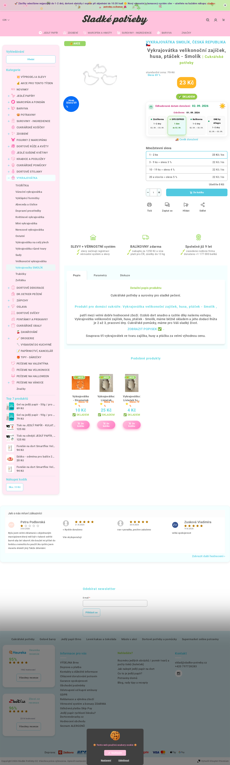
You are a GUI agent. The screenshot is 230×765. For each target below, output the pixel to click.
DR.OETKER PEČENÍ (29, 294)
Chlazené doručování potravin (78, 676)
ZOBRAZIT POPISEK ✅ (145, 329)
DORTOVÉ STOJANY (29, 171)
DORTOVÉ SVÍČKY (28, 313)
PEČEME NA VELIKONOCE (33, 369)
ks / (15, 487)
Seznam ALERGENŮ (72, 725)
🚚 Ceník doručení (186, 139)
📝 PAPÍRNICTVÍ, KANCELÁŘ (35, 351)
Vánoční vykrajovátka (28, 191)
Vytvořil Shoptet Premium (215, 761)
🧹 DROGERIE (25, 338)
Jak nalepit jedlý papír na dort (136, 668)
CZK (5, 20)
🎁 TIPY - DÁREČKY (29, 357)
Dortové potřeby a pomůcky (159, 639)
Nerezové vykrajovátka (29, 229)
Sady (18, 255)
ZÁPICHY (22, 300)
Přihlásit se (92, 612)
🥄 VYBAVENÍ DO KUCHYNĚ (34, 344)
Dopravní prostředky (28, 210)
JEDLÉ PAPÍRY (26, 95)
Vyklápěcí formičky (27, 198)
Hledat (30, 59)
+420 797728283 (186, 666)
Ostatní (20, 236)
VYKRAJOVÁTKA (27, 177)
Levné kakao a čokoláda (101, 639)
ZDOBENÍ (22, 133)
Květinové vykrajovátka (29, 217)
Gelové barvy (48, 639)
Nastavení (106, 760)
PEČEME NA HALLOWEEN (33, 376)
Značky (21, 388)
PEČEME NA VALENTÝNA (32, 363)
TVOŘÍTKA (22, 185)
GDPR (63, 694)
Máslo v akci (129, 639)
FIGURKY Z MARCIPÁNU (32, 140)
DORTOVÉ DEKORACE (30, 287)
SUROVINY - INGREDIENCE (33, 121)
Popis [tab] (76, 275)
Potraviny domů (127, 678)
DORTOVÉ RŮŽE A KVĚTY (33, 146)
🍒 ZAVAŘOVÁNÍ (27, 332)
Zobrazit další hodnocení (207, 556)
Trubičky (20, 273)
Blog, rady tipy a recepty (133, 682)
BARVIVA (22, 108)
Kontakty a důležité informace (79, 671)
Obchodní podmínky (72, 685)
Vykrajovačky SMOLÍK (29, 267)
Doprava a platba (70, 667)
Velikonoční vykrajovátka (31, 261)
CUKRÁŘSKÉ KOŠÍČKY (31, 127)
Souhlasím (116, 753)
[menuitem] (48, 33)
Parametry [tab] (100, 275)
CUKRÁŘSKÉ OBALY (29, 325)
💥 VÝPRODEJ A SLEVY (31, 76)
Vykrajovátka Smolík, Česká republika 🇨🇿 (186, 43)
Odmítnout (123, 760)
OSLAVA (22, 306)
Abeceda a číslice (26, 204)
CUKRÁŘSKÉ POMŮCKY (31, 165)
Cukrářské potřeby (23, 639)
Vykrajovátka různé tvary (30, 248)
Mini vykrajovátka (26, 223)
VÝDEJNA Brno (69, 662)
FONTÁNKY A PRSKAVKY (32, 319)
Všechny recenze (28, 677)
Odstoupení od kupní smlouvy (78, 690)
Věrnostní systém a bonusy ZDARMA (83, 703)
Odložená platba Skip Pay (76, 708)
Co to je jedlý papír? (130, 673)
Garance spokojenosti (74, 680)
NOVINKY (23, 89)
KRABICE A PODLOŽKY (31, 159)
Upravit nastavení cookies (81, 761)
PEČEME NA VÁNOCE (30, 382)
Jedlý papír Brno (71, 639)
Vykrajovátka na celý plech (32, 242)
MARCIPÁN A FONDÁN (31, 102)
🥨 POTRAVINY (26, 114)
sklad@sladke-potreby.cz (191, 662)
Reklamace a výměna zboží (77, 699)
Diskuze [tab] (125, 275)
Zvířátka (20, 280)
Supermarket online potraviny (200, 639)
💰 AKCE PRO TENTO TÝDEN (35, 83)
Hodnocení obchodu (72, 721)
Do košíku (198, 192)
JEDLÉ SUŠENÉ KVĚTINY (32, 152)
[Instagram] (178, 673)
